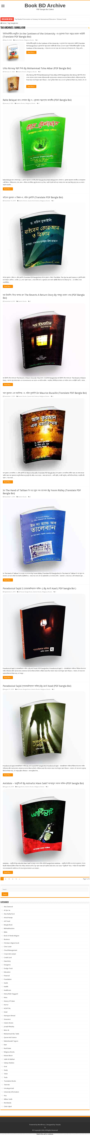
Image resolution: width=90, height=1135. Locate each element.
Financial (7, 976)
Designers (7, 965)
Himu (5, 997)
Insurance (7, 1019)
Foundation (7, 979)
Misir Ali (6, 1030)
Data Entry (7, 961)
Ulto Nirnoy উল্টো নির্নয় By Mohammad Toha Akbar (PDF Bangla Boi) (37, 68)
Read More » (31, 52)
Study (6, 1070)
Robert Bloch (8, 1055)
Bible (5, 932)
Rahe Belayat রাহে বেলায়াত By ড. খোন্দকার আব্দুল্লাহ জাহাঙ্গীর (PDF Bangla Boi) (37, 100)
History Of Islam (9, 1001)
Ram (5, 1045)
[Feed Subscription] (89, 28)
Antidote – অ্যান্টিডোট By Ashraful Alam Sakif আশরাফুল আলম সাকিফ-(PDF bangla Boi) (43, 783)
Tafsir (6, 1074)
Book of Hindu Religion (11, 936)
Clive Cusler (8, 946)
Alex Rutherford (9, 914)
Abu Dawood (8, 907)
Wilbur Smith (8, 1099)
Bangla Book (28, 592)
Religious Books (29, 40)
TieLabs (58, 1125)
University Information (11, 1092)
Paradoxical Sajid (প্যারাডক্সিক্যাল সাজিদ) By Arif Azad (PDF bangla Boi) (37, 686)
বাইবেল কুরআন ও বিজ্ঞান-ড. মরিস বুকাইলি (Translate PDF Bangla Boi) (33, 197)
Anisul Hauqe (8, 917)
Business (7, 939)
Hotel (5, 1012)
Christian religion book (11, 943)
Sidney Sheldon (9, 1063)
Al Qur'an (7, 910)
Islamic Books (19, 40)
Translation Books (10, 1081)
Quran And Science (33, 201)
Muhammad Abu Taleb (11, 1034)
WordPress (41, 1125)
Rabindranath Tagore (11, 1041)
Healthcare (7, 990)
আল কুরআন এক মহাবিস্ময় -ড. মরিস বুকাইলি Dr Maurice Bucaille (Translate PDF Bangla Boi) (45, 393)
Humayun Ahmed (9, 1016)
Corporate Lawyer (10, 954)
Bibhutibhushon (9, 928)
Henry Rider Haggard (11, 994)
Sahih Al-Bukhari (9, 1059)
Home (4, 23)
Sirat (5, 1066)
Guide (6, 983)
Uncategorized (9, 1088)
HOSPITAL (7, 1008)
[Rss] (45, 1127)
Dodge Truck (8, 968)
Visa (5, 1095)
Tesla (5, 1077)
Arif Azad (21, 592)
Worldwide (7, 1103)
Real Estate (7, 1048)
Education (7, 972)
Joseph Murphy (9, 1026)
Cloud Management (10, 950)
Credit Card (8, 957)
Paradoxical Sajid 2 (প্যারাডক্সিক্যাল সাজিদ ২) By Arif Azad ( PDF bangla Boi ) (39, 588)
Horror (6, 1005)
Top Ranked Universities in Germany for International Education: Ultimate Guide (40, 19)
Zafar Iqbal (8, 1106)
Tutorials (7, 1085)
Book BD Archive (45, 5)
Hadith (6, 986)
